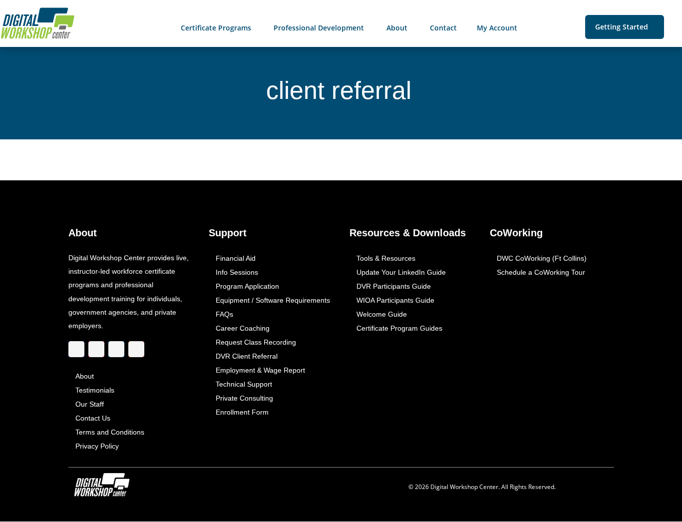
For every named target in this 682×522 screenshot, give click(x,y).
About (84, 377)
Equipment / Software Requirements (273, 301)
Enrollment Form (242, 413)
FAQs (224, 315)
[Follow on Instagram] (96, 349)
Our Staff (89, 405)
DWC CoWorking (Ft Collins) (542, 259)
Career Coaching (243, 329)
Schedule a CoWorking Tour (541, 273)
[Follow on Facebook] (76, 349)
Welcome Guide (381, 315)
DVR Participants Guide (393, 287)
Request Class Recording (256, 343)
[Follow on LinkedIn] (116, 349)
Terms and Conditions (109, 433)
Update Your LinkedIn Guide (400, 273)
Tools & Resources (385, 259)
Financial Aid (236, 259)
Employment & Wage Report (260, 371)
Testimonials (94, 391)
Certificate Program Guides (399, 329)
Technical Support (244, 385)
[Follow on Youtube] (136, 349)
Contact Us (92, 419)
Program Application (247, 287)
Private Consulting (244, 399)
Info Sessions (237, 273)
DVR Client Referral (247, 357)
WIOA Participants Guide (395, 301)
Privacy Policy (97, 447)
